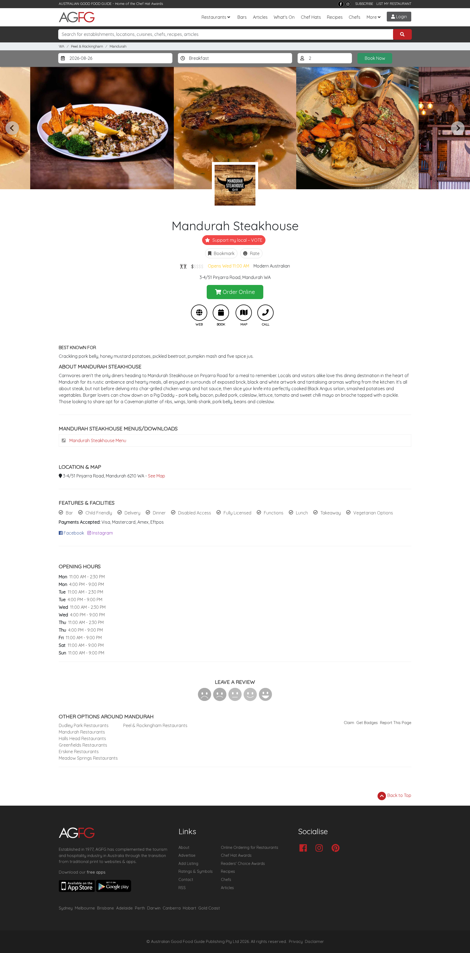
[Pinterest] (337, 848)
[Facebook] (341, 4)
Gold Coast (209, 908)
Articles (260, 17)
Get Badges (367, 722)
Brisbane (105, 908)
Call (265, 313)
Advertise (186, 855)
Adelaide (124, 908)
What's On (284, 17)
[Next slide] (458, 128)
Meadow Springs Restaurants (88, 758)
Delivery (132, 513)
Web (199, 313)
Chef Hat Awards (149, 3)
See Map (156, 476)
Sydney (66, 908)
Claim (349, 722)
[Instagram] (348, 4)
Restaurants (214, 17)
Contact (185, 879)
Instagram (102, 533)
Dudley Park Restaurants (84, 725)
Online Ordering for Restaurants (249, 847)
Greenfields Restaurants (83, 745)
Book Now (375, 58)
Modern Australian (271, 266)
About (183, 847)
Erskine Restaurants (79, 751)
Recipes (335, 17)
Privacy (296, 941)
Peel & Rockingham (87, 46)
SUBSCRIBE (364, 3)
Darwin (153, 908)
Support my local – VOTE (236, 240)
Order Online (238, 291)
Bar (69, 513)
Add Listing (188, 863)
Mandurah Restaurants (82, 732)
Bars (242, 17)
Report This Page (395, 722)
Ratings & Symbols (195, 871)
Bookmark (223, 253)
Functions (273, 513)
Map (244, 313)
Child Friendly (98, 513)
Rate (254, 253)
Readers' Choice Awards (243, 863)
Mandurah (118, 46)
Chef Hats (311, 17)
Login (401, 16)
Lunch (302, 513)
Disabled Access (194, 513)
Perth (140, 908)
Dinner (159, 513)
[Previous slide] (12, 128)
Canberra (172, 908)
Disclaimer (314, 941)
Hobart (189, 908)
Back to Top (398, 795)
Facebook (73, 533)
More (372, 17)
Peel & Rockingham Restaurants (155, 725)
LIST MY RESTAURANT (393, 3)
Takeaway (330, 513)
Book (221, 313)
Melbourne (85, 908)
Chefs (354, 17)
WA (61, 46)
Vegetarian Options (373, 513)
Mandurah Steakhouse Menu (97, 440)
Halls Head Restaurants (82, 738)
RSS (182, 887)
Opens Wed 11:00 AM (228, 266)
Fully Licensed (237, 513)
